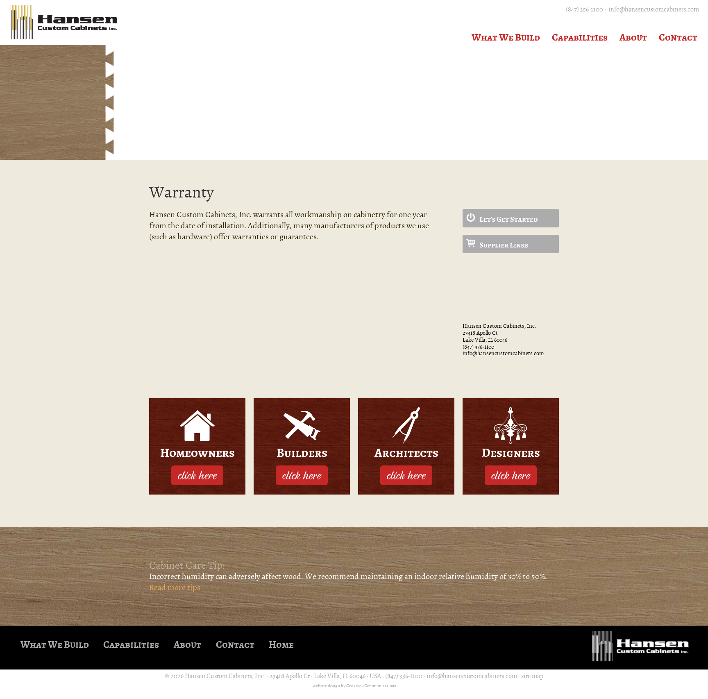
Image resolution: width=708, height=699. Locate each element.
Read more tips (174, 587)
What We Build (506, 37)
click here (197, 475)
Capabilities (580, 37)
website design (326, 686)
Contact (678, 37)
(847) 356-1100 (584, 9)
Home (281, 645)
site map (532, 676)
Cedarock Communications (371, 686)
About (633, 37)
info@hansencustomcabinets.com (653, 9)
